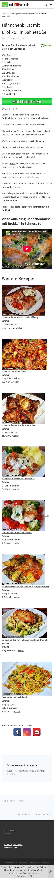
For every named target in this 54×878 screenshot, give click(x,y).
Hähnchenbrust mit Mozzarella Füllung (20, 317)
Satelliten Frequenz (11, 847)
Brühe (12, 163)
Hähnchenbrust (9, 196)
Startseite (6, 13)
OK (31, 876)
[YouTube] (37, 732)
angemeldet (19, 771)
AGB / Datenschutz (10, 830)
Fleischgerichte (17, 13)
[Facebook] (17, 732)
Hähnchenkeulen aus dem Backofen (18, 425)
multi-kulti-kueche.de (19, 863)
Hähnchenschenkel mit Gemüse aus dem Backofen (25, 586)
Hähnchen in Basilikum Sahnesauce (18, 478)
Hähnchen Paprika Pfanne (14, 371)
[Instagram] (27, 732)
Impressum (8, 833)
